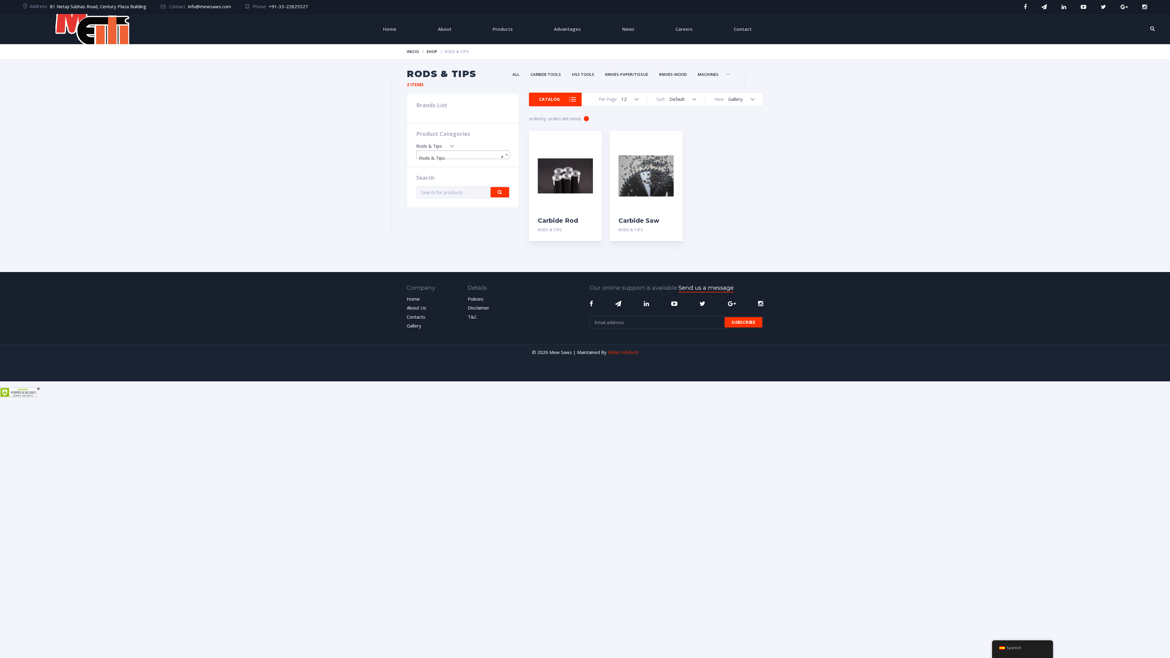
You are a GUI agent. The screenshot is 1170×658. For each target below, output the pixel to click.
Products (503, 29)
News (628, 29)
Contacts (416, 317)
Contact (743, 29)
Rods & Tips (550, 229)
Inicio (413, 51)
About (445, 29)
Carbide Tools (545, 74)
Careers (684, 29)
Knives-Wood (673, 74)
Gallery (414, 326)
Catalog (549, 99)
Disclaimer (478, 308)
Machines (708, 74)
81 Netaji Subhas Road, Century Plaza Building (98, 6)
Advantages (567, 29)
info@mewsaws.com (209, 6)
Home (389, 29)
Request (583, 230)
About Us (416, 308)
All (515, 74)
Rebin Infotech (623, 352)
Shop (431, 51)
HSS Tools (583, 74)
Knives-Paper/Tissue (626, 74)
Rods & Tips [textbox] (461, 157)
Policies (476, 299)
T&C (472, 317)
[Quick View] (590, 141)
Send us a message (706, 287)
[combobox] (463, 154)
